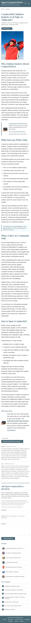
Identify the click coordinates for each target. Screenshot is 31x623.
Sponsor (22, 621)
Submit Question (8, 538)
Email (13, 516)
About (4, 619)
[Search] (25, 3)
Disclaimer (10, 619)
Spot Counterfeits (12, 2)
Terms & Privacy (19, 619)
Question (3, 523)
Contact (16, 621)
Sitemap (10, 621)
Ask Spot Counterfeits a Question (11, 441)
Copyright (27, 619)
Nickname (4, 510)
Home (2, 9)
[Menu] (28, 3)
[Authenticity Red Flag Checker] (3, 422)
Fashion (8, 9)
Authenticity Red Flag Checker (18, 123)
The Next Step (6, 411)
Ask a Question (6, 28)
